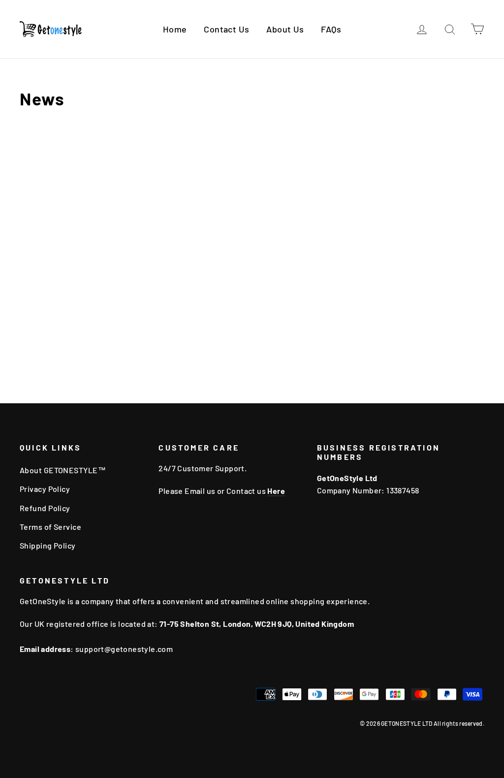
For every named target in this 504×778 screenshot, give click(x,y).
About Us (285, 29)
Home (175, 29)
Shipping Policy (48, 545)
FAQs (331, 29)
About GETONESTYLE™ (63, 470)
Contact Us (227, 29)
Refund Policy (45, 508)
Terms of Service (50, 526)
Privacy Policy (45, 488)
